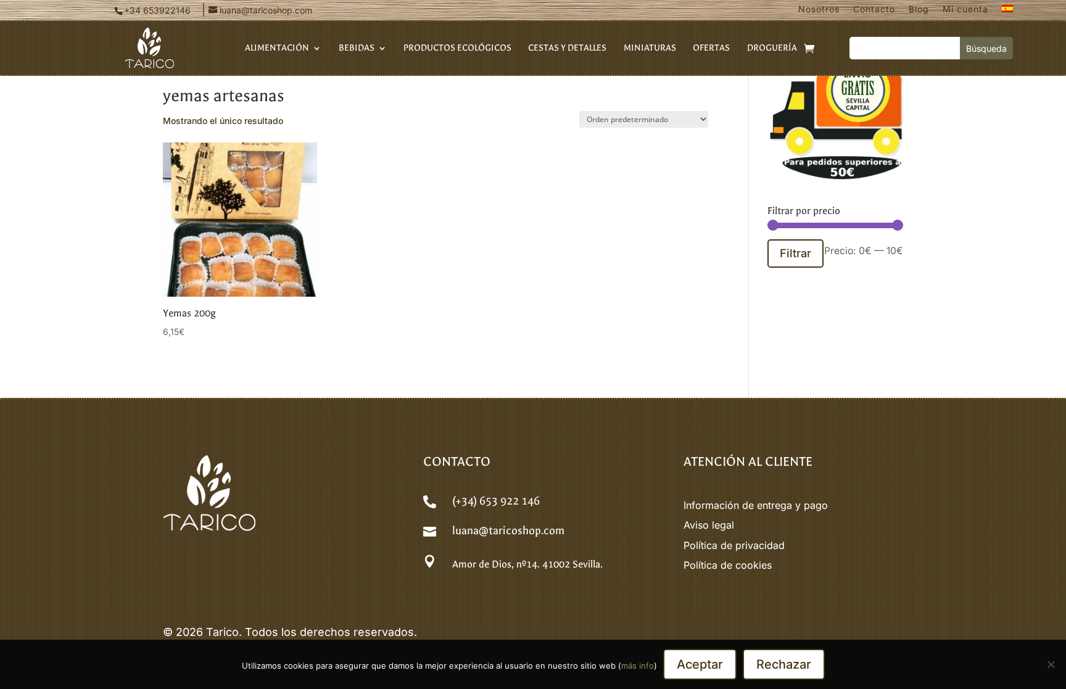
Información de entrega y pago (756, 505)
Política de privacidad (734, 545)
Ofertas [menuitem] (711, 48)
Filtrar (795, 253)
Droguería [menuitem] (772, 48)
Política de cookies (728, 565)
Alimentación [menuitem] (277, 48)
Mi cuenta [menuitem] (965, 9)
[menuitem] (1007, 12)
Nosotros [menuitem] (819, 9)
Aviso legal (709, 525)
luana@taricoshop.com (508, 530)
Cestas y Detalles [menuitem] (567, 48)
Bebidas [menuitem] (356, 48)
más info (637, 665)
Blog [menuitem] (919, 9)
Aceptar (700, 664)
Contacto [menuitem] (874, 9)
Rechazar (783, 664)
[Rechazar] (1050, 664)
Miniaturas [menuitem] (650, 48)
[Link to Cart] (809, 48)
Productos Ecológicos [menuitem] (457, 48)
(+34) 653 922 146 (496, 501)
